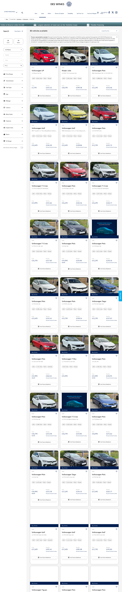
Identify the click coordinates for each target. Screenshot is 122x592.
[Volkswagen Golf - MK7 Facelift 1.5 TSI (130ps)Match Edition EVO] (44, 113)
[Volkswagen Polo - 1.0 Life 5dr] (74, 229)
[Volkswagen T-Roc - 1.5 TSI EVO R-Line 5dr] (74, 344)
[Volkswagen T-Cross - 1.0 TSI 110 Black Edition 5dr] (74, 402)
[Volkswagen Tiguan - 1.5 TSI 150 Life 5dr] (44, 575)
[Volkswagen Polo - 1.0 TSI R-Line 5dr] (74, 286)
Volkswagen (25, 19)
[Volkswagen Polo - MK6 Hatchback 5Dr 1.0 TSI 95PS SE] (104, 56)
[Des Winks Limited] (57, 4)
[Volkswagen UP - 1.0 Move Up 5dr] (44, 56)
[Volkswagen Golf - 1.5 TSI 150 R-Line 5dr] (104, 517)
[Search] (22, 12)
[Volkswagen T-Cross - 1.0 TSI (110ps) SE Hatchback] (44, 171)
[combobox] (13, 50)
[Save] (56, 67)
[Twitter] (112, 12)
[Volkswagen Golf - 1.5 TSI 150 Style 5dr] (74, 517)
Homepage (19, 19)
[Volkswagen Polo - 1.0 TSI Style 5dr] (104, 229)
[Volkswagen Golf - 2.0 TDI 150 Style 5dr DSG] (44, 517)
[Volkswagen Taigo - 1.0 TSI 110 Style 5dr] (104, 286)
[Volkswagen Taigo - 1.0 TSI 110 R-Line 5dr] (74, 460)
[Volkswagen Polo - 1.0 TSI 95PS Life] (104, 113)
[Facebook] (109, 12)
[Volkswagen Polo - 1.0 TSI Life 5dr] (44, 286)
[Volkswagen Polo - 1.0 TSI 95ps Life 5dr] (74, 171)
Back (7, 19)
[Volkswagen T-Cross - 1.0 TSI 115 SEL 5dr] (44, 229)
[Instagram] (116, 12)
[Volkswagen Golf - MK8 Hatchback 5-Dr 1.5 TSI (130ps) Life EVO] (74, 113)
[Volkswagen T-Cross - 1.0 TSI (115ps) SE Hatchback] (104, 171)
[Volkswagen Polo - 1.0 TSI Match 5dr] (104, 402)
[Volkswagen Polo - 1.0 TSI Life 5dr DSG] (44, 344)
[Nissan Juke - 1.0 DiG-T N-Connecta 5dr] (74, 56)
